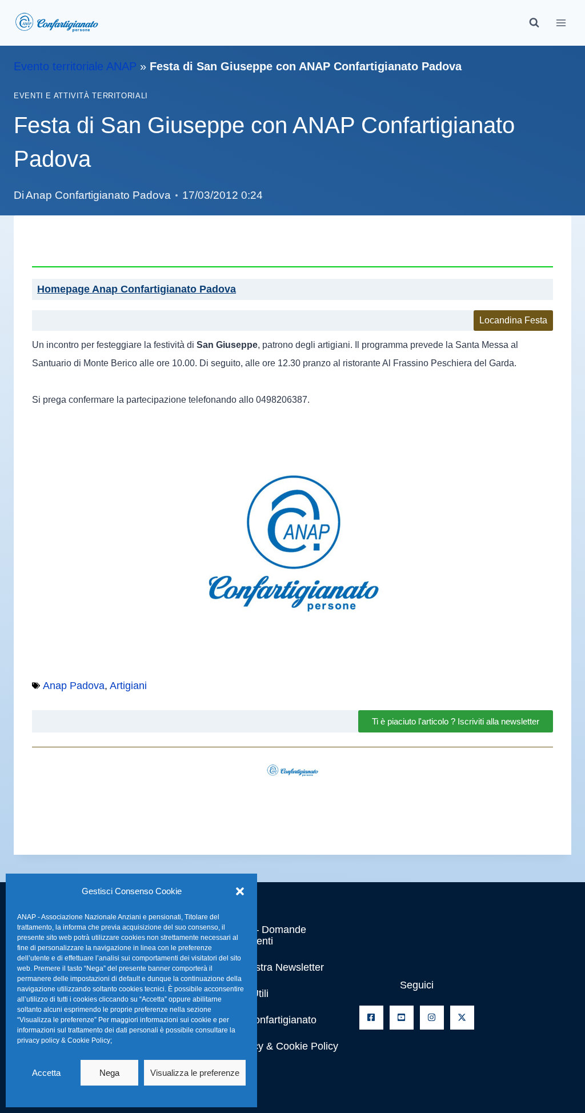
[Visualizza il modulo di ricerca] (534, 23)
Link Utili (249, 993)
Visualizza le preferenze (194, 1073)
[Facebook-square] (371, 1018)
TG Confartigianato (273, 1020)
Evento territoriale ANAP (75, 66)
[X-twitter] (462, 1018)
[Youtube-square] (402, 1018)
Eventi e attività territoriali (81, 96)
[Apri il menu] (560, 22)
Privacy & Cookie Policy (284, 1046)
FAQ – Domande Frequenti (268, 935)
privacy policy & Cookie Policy (63, 1040)
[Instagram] (432, 1018)
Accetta (46, 1073)
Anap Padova (74, 685)
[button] (240, 891)
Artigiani (128, 685)
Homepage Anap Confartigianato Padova (136, 289)
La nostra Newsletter (277, 967)
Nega (109, 1073)
